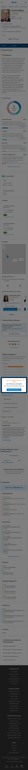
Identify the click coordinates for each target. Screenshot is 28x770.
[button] (14, 390)
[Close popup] (24, 380)
